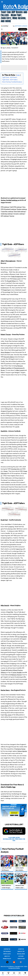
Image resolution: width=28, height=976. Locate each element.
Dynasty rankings (19, 214)
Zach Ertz (4, 431)
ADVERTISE (21, 949)
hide (18, 75)
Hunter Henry (5, 690)
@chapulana (23, 29)
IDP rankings (5, 216)
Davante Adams (9, 357)
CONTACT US (7, 949)
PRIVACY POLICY (7, 958)
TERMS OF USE (21, 958)
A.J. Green (4, 471)
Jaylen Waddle (17, 672)
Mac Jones (8, 715)
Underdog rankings (7, 214)
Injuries (12, 216)
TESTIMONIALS (7, 951)
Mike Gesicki (5, 605)
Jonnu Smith (4, 706)
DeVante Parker (20, 749)
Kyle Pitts (10, 612)
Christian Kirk (15, 469)
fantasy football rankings (9, 200)
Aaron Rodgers (5, 352)
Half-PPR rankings (16, 207)
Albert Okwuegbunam (8, 261)
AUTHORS (21, 956)
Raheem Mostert (16, 675)
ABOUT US (7, 956)
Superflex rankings (7, 211)
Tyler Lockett (5, 562)
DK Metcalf (19, 560)
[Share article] (2, 29)
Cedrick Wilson (12, 670)
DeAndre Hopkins (6, 456)
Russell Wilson (11, 281)
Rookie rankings (22, 209)
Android (5, 796)
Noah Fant (6, 290)
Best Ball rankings (19, 211)
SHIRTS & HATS (7, 953)
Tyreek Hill (4, 670)
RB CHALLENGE (21, 953)
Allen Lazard (20, 370)
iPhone (24, 794)
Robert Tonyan (6, 334)
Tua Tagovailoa (22, 637)
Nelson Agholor (22, 751)
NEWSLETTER (21, 951)
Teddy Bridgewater (17, 276)
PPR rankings (5, 207)
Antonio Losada (21, 26)
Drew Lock (16, 279)
